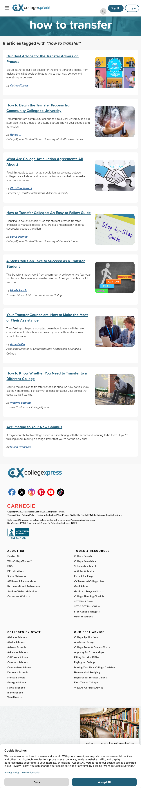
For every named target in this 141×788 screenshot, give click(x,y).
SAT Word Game (83, 601)
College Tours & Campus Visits (92, 647)
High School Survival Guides (90, 677)
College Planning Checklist (89, 596)
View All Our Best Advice (88, 687)
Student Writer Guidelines (23, 591)
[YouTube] (50, 494)
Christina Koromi (21, 188)
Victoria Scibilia (20, 402)
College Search (83, 556)
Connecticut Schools (19, 667)
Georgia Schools (16, 682)
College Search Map (85, 561)
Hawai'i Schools (16, 687)
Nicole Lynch (18, 290)
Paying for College (84, 662)
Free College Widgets (87, 611)
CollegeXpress (19, 85)
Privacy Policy (28, 515)
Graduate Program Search (89, 591)
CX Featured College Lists (89, 581)
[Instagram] (31, 494)
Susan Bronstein (20, 447)
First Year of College (86, 682)
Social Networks (16, 576)
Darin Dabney (19, 236)
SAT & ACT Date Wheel (87, 606)
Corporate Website (18, 596)
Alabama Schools (17, 637)
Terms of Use (13, 515)
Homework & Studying (87, 672)
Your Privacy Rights (66, 515)
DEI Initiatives (15, 571)
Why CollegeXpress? (19, 561)
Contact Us (13, 556)
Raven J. (15, 134)
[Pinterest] (41, 494)
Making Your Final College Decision (94, 667)
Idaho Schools (15, 692)
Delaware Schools (17, 672)
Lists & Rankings (83, 576)
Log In (132, 8)
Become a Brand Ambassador (24, 586)
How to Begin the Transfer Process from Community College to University (39, 107)
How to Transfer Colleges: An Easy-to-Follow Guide (48, 212)
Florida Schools (16, 677)
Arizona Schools (16, 647)
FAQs (10, 566)
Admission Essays (84, 642)
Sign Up (115, 8)
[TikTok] (60, 494)
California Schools (17, 657)
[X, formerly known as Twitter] (21, 494)
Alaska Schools (16, 642)
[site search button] (103, 11)
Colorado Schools (17, 662)
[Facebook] (12, 494)
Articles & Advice (84, 571)
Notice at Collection (46, 515)
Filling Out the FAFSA (86, 657)
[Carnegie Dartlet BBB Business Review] (18, 538)
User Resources (83, 616)
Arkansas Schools (17, 652)
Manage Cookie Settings (109, 515)
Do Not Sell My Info (86, 515)
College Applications (86, 637)
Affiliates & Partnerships (21, 581)
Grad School (81, 586)
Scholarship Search (85, 566)
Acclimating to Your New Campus (34, 426)
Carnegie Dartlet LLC (35, 511)
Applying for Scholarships (89, 652)
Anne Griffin (17, 344)
